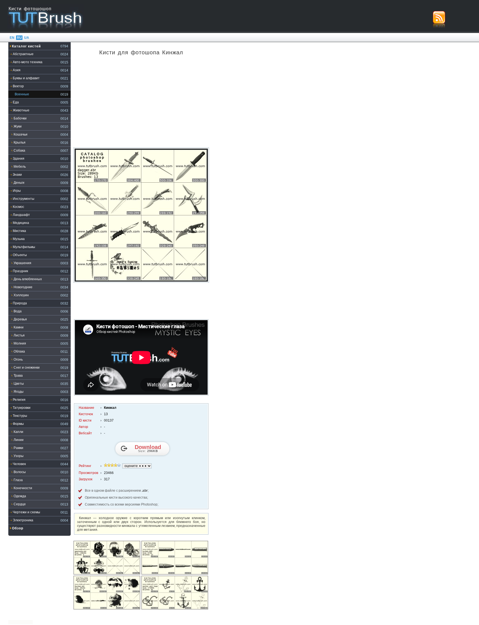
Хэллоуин (21, 295)
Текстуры (20, 416)
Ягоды (19, 392)
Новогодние (23, 287)
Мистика (19, 231)
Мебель (20, 167)
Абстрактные (23, 54)
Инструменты (23, 199)
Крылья (20, 142)
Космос (18, 207)
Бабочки (20, 118)
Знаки (17, 175)
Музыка (19, 239)
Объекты (20, 255)
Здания (18, 158)
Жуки (18, 126)
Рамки (18, 448)
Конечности (23, 488)
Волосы (20, 472)
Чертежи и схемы (26, 512)
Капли (18, 432)
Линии (19, 440)
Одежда (20, 496)
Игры (17, 191)
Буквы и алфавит (26, 78)
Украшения (22, 263)
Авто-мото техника (27, 62)
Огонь (18, 359)
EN (12, 38)
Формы (18, 424)
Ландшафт (21, 215)
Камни (19, 327)
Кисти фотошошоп (30, 8)
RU (19, 38)
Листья (19, 335)
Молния (20, 343)
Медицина (21, 223)
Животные (21, 110)
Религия (19, 400)
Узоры (19, 456)
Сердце (20, 504)
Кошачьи (20, 134)
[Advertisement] (141, 103)
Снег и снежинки (27, 367)
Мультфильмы (24, 247)
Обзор (17, 528)
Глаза (18, 480)
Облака (19, 351)
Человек (19, 464)
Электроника (23, 520)
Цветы (19, 384)
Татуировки (21, 408)
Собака (19, 150)
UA (26, 38)
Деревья (20, 319)
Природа (20, 303)
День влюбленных (28, 279)
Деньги (19, 183)
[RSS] (439, 19)
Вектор (18, 86)
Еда (16, 102)
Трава (18, 375)
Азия (17, 70)
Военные (22, 94)
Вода (18, 311)
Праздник (20, 271)
